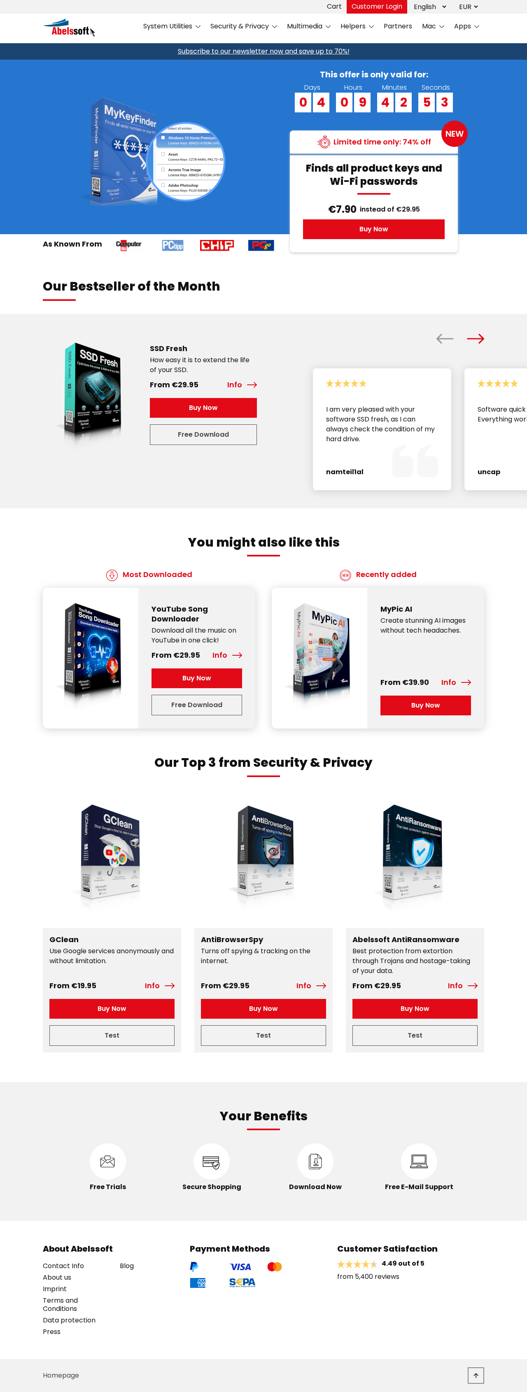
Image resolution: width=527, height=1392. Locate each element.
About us (57, 1277)
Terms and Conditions (60, 1305)
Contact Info (63, 1266)
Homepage (61, 1375)
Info (234, 384)
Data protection (69, 1320)
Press (52, 1332)
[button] (445, 339)
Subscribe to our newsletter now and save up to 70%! (264, 51)
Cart (334, 6)
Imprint (55, 1289)
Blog (127, 1266)
